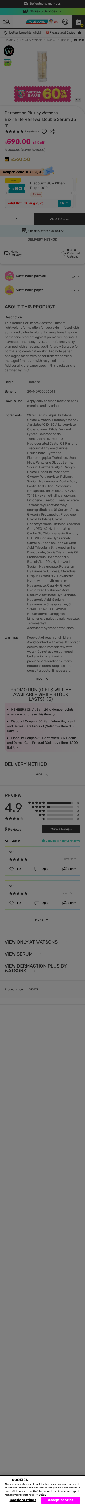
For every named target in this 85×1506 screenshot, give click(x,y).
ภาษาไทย (41, 1494)
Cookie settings (23, 1500)
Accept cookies (61, 1500)
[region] (42, 1490)
